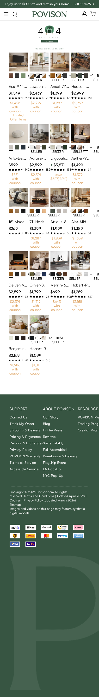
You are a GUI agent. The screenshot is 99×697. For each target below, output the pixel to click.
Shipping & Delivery (25, 430)
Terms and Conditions (54, 496)
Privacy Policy (21, 449)
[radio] (10, 98)
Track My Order (22, 424)
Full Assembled (55, 449)
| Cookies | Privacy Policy (48, 498)
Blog (46, 424)
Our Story (51, 417)
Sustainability (53, 443)
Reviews (49, 437)
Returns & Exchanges (26, 443)
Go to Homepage (49, 41)
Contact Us (18, 417)
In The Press (52, 430)
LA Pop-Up (52, 469)
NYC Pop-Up (53, 475)
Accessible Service (24, 469)
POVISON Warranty (25, 456)
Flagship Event (54, 462)
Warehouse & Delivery (60, 456)
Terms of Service (23, 462)
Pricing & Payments (25, 437)
